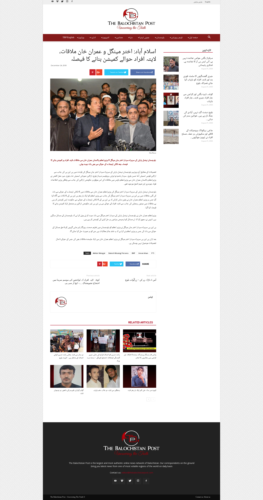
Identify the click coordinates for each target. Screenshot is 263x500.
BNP (133, 253)
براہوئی (196, 2)
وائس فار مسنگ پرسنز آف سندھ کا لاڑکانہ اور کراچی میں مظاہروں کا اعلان (140, 356)
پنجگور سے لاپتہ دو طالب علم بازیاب (106, 390)
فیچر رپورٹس (176, 38)
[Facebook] (72, 2)
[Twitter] (62, 2)
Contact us (199, 497)
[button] (209, 37)
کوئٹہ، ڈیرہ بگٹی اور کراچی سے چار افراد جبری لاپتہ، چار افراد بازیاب (198, 98)
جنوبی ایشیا (144, 38)
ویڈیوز (81, 38)
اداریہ (93, 38)
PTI (152, 253)
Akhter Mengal (99, 253)
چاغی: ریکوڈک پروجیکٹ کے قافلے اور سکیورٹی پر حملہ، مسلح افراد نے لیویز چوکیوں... (197, 134)
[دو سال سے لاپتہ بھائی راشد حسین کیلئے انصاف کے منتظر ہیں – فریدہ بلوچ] (66, 340)
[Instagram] (67, 2)
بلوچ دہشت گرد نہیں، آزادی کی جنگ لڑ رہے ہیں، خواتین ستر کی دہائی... (198, 116)
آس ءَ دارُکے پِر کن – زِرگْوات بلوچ (140, 280)
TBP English (68, 38)
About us (207, 497)
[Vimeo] (57, 2)
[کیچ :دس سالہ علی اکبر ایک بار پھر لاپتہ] (139, 376)
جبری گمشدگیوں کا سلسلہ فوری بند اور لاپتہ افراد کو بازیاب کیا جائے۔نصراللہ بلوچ (198, 80)
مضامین (119, 38)
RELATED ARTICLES (140, 322)
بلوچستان (160, 38)
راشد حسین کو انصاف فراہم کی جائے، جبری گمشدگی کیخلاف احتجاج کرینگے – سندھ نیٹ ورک (103, 358)
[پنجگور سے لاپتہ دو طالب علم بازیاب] (103, 376)
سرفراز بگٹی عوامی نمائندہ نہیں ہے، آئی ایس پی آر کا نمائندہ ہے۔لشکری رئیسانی (197, 61)
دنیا (131, 38)
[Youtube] (52, 2)
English (207, 2)
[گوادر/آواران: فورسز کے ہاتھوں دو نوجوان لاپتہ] (66, 376)
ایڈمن (150, 297)
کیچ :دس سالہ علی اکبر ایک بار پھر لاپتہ (142, 390)
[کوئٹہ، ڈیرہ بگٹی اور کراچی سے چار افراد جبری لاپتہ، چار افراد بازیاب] (171, 100)
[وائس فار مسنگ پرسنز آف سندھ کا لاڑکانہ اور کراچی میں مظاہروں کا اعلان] (139, 340)
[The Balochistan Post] (131, 19)
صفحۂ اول (193, 38)
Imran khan (143, 253)
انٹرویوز (106, 38)
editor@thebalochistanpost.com (137, 472)
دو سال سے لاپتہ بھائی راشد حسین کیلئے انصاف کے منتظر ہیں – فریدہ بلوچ (68, 356)
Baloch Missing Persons (118, 253)
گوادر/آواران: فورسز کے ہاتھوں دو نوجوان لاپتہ (68, 392)
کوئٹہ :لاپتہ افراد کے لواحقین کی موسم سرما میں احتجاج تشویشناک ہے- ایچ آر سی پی (76, 281)
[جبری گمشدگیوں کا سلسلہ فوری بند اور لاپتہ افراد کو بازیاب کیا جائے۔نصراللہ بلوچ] (171, 82)
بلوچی (200, 2)
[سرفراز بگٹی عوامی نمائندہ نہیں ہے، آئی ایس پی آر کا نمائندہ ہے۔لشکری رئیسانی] (171, 64)
